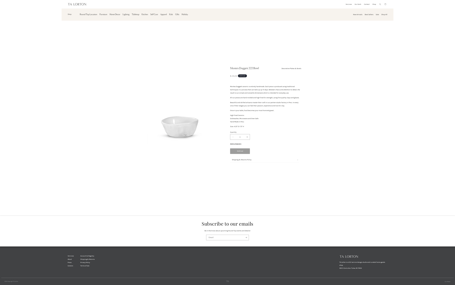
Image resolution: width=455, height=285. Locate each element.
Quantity (233, 132)
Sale (377, 14)
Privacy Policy (85, 262)
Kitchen (145, 15)
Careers (70, 266)
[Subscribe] (246, 237)
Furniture (103, 15)
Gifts (177, 15)
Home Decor (115, 15)
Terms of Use (84, 266)
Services (71, 256)
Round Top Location (88, 15)
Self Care (154, 15)
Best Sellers (369, 14)
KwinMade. (447, 281)
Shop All (384, 14)
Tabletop (135, 15)
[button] (380, 4)
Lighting (126, 15)
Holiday (185, 15)
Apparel (163, 15)
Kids (171, 15)
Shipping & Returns (87, 259)
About (70, 259)
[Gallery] (179, 109)
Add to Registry (235, 144)
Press (70, 262)
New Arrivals (357, 14)
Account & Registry (87, 256)
